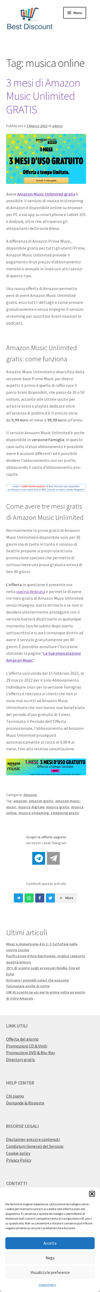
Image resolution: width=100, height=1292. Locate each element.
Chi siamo (15, 1096)
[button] (92, 1193)
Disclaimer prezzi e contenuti (33, 1139)
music (11, 807)
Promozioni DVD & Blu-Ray (30, 1052)
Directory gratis (20, 1059)
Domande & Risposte (25, 1102)
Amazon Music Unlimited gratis (46, 194)
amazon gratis (41, 800)
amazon (20, 800)
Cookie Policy (47, 1285)
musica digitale (31, 807)
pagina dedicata (30, 591)
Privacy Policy (18, 1160)
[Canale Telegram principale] (38, 858)
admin (57, 125)
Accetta (50, 1243)
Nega (50, 1257)
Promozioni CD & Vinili (26, 1046)
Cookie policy (18, 1153)
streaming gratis (65, 812)
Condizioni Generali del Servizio (34, 1146)
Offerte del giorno (22, 1039)
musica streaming (33, 812)
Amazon (30, 794)
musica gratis (57, 807)
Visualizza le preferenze (50, 1272)
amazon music (67, 800)
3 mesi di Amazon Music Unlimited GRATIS (43, 96)
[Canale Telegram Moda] (53, 858)
